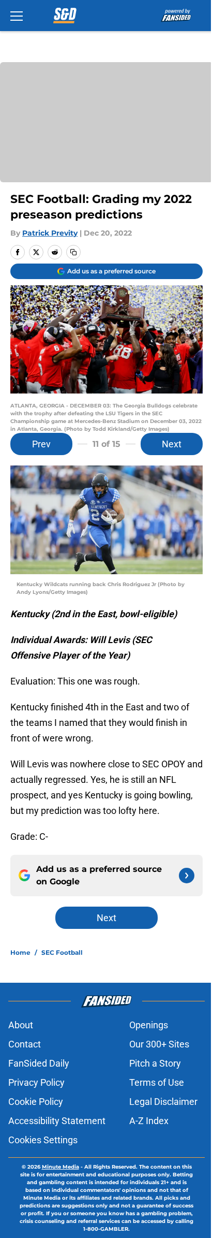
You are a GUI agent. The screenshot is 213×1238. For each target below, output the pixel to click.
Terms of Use (156, 1082)
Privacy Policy (36, 1082)
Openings (148, 1024)
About (20, 1024)
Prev (41, 444)
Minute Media (60, 1166)
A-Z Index (149, 1120)
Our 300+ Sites (159, 1044)
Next (171, 444)
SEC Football (62, 952)
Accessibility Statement (56, 1120)
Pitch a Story (155, 1063)
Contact (24, 1044)
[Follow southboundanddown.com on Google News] (186, 875)
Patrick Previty (50, 233)
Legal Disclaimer (163, 1101)
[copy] (73, 252)
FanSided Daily (38, 1063)
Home (20, 952)
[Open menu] (16, 15)
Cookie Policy (35, 1101)
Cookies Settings (43, 1139)
